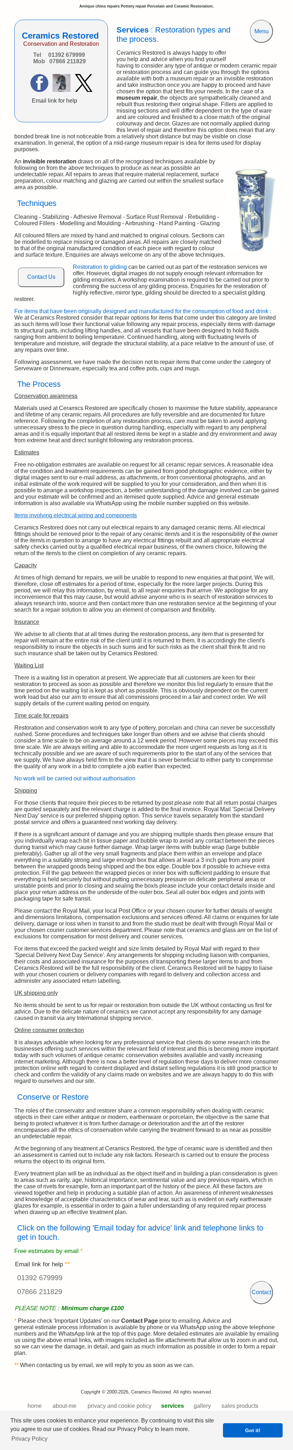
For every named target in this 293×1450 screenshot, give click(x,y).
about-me (64, 1406)
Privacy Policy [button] (29, 1439)
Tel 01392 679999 (59, 55)
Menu (261, 31)
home (35, 1406)
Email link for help (54, 101)
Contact (261, 1292)
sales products (240, 1406)
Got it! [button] (252, 1430)
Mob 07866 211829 (59, 61)
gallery (202, 1406)
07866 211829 (39, 1292)
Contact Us (41, 277)
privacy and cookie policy (120, 1406)
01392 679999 (40, 1278)
